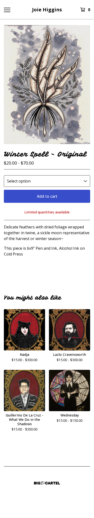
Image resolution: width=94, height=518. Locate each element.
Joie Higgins (47, 9)
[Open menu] (7, 10)
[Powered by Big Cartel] (47, 483)
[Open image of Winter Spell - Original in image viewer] (47, 84)
